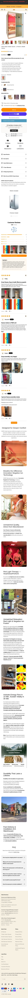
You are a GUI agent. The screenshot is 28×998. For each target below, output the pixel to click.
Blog (2, 959)
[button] (4, 51)
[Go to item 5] (20, 42)
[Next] (26, 2)
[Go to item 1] (3, 42)
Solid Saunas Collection (6, 941)
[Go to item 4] (15, 42)
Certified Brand (4, 964)
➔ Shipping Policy (21, 105)
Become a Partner (5, 969)
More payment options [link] (14, 117)
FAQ (2, 956)
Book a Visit (14, 130)
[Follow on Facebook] (2, 984)
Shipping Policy (18, 931)
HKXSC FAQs (16, 852)
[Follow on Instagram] (5, 984)
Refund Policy (18, 936)
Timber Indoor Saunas (6, 934)
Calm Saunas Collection (6, 939)
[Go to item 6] (24, 42)
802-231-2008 (14, 134)
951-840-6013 (8, 919)
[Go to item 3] (11, 42)
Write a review (14, 255)
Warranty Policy (18, 941)
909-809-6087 (14, 135)
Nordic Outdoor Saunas (6, 936)
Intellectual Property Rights (20, 948)
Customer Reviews (5, 966)
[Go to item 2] (7, 42)
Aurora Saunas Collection (4, 944)
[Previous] (1, 2)
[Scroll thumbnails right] (25, 249)
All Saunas (3, 931)
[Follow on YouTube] (12, 984)
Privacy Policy (18, 934)
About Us (3, 961)
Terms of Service (19, 939)
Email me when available (8, 120)
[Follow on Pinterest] (9, 984)
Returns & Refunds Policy (19, 944)
